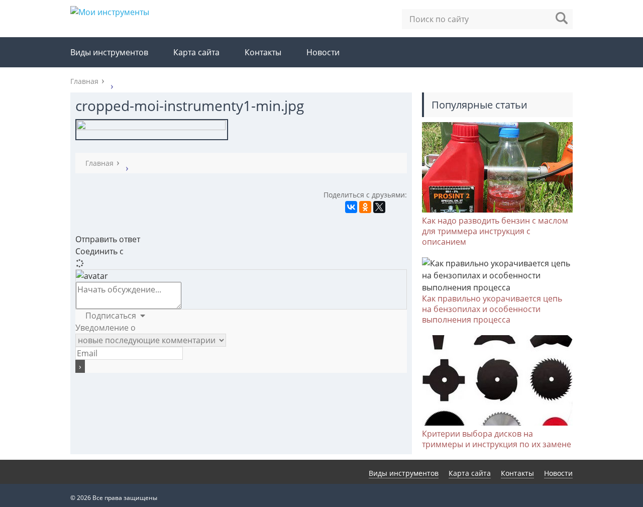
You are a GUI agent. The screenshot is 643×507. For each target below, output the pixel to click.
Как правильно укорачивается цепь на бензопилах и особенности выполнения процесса (492, 309)
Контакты (263, 52)
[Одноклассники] (365, 207)
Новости (323, 52)
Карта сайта (196, 52)
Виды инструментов (109, 52)
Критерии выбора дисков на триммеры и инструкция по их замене (496, 439)
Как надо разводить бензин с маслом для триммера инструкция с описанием (495, 231)
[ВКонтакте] (351, 207)
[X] (379, 207)
